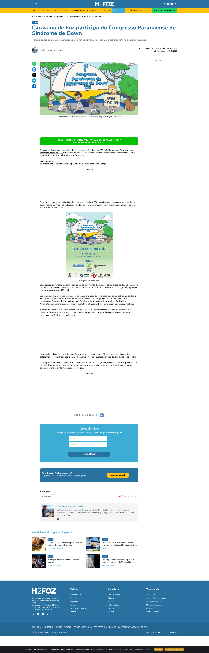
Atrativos (149, 608)
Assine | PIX (150, 595)
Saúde (39, 16)
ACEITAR (158, 649)
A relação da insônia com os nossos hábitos (63, 560)
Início (34, 16)
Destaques (51, 10)
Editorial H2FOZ (76, 612)
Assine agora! (118, 475)
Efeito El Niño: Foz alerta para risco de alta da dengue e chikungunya (65, 543)
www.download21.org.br (58, 290)
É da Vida (112, 601)
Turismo (83, 10)
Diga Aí (111, 598)
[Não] (206, 649)
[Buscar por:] (36, 4)
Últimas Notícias (39, 10)
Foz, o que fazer (114, 595)
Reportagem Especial (78, 608)
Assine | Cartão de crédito (156, 598)
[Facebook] (58, 519)
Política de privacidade (174, 649)
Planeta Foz (94, 10)
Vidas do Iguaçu (114, 605)
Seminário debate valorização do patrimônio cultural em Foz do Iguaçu (73, 163)
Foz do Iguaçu (46, 496)
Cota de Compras (153, 612)
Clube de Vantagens (154, 605)
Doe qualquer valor (153, 601)
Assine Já (116, 10)
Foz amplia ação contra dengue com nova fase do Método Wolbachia (118, 560)
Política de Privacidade (152, 632)
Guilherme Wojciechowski (51, 50)
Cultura (111, 612)
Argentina (75, 10)
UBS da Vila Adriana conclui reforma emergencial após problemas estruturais (120, 543)
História (111, 608)
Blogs (106, 10)
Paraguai (63, 10)
